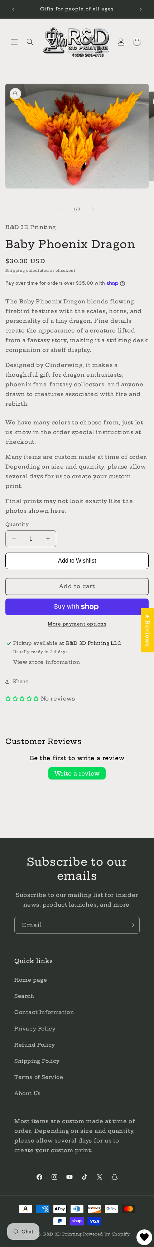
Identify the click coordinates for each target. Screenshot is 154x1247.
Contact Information (44, 1012)
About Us (27, 1093)
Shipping (15, 270)
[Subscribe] (131, 925)
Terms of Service (38, 1077)
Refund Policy (34, 1045)
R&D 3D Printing (62, 1234)
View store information (46, 662)
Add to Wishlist (77, 561)
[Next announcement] (141, 9)
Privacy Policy (35, 1028)
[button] (14, 42)
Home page (30, 980)
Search (24, 996)
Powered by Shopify (106, 1234)
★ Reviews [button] (147, 630)
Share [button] (21, 681)
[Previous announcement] (13, 9)
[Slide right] (93, 209)
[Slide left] (61, 209)
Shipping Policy (37, 1061)
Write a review (77, 773)
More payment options (77, 624)
